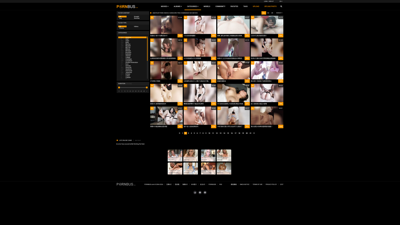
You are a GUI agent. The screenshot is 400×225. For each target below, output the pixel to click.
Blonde (125, 49)
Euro (125, 64)
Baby (125, 42)
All (120, 16)
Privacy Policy (271, 184)
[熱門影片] (195, 192)
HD (268, 13)
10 (209, 133)
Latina (125, 76)
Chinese (126, 56)
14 (224, 133)
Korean (125, 74)
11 (213, 133)
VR (272, 13)
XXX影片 (194, 184)
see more (138, 140)
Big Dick (126, 46)
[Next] (254, 133)
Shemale (136, 18)
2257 (281, 184)
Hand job (126, 67)
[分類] (205, 192)
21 (250, 133)
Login (266, 1)
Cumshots (126, 61)
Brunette (126, 52)
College (125, 57)
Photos (121, 28)
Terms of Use (257, 184)
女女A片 (202, 184)
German (126, 66)
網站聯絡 (234, 184)
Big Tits (125, 47)
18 (239, 133)
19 (243, 133)
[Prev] (179, 133)
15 (228, 133)
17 (235, 133)
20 (247, 133)
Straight (136, 16)
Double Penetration (129, 62)
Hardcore (126, 69)
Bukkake (126, 54)
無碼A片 (185, 184)
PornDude (212, 184)
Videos (136, 26)
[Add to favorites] (176, 17)
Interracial (126, 71)
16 (232, 133)
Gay (120, 18)
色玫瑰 (177, 184)
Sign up (271, 1)
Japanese (126, 72)
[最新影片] (200, 192)
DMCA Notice (244, 184)
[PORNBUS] (127, 6)
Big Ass (125, 44)
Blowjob (126, 51)
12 (217, 133)
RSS (220, 184)
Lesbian (126, 77)
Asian (125, 41)
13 (220, 133)
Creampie (126, 59)
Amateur (126, 37)
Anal (124, 39)
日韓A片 (169, 184)
